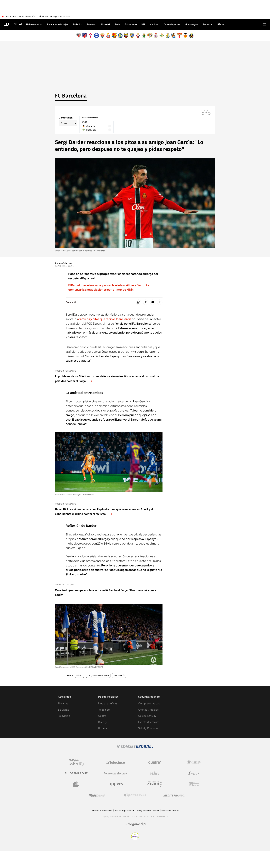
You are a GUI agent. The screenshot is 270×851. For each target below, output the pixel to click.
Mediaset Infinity (108, 703)
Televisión (64, 715)
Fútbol (18, 24)
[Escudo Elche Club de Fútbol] (102, 35)
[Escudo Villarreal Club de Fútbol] (191, 35)
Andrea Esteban (63, 263)
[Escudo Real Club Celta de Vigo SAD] (90, 35)
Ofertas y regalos (148, 709)
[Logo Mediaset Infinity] (76, 762)
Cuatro (102, 715)
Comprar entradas (149, 703)
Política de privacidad (124, 810)
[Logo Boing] (154, 773)
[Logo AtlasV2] (96, 795)
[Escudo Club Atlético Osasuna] (138, 35)
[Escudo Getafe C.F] (120, 35)
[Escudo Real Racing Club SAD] (144, 35)
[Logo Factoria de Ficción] (115, 773)
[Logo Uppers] (115, 784)
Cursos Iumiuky (147, 715)
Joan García (119, 675)
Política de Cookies (170, 810)
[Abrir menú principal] (264, 24)
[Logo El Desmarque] (76, 773)
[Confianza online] (135, 839)
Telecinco (104, 709)
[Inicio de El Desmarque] (6, 24)
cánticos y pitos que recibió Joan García (105, 319)
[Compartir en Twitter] (145, 302)
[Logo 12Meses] (194, 784)
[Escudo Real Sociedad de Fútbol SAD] (173, 35)
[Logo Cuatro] (154, 762)
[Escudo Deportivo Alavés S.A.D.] (96, 35)
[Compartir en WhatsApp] (138, 302)
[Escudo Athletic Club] (78, 35)
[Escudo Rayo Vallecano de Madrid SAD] (149, 35)
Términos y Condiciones (101, 810)
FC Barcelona (71, 95)
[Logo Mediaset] (135, 748)
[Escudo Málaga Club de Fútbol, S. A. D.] (132, 35)
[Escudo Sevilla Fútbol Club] (179, 35)
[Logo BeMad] (76, 784)
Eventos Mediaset (148, 722)
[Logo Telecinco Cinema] (155, 784)
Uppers (102, 728)
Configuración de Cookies (147, 810)
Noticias (63, 703)
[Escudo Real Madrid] (167, 35)
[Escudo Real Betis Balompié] (161, 35)
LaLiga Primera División (98, 675)
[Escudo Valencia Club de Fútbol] (185, 35)
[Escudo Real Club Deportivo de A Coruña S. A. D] (155, 35)
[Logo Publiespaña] (135, 795)
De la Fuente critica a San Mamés (20, 16)
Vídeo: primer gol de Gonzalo (56, 16)
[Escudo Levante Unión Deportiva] (126, 35)
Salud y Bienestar (148, 728)
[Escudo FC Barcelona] (114, 35)
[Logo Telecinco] (115, 762)
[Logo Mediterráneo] (174, 795)
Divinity (102, 722)
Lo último (63, 709)
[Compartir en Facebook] (159, 302)
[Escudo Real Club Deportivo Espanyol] (108, 35)
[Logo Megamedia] (136, 824)
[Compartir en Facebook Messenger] (152, 302)
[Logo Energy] (193, 773)
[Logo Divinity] (194, 762)
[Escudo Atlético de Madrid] (84, 35)
